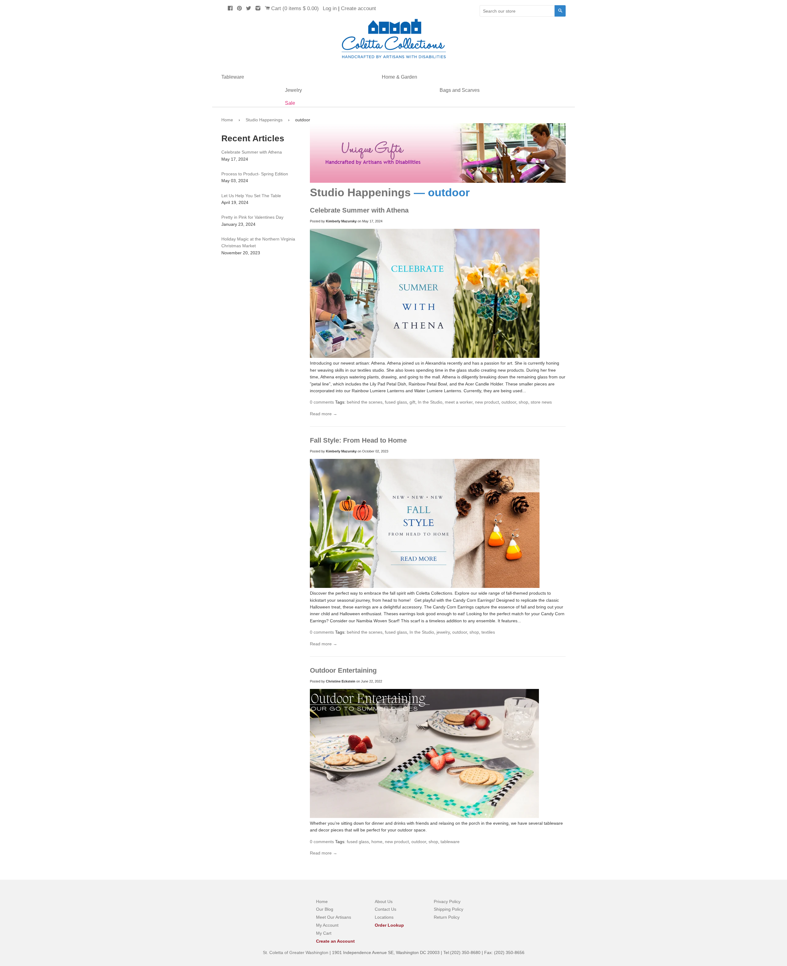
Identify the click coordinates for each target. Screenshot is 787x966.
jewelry (443, 632)
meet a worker (459, 402)
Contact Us (385, 909)
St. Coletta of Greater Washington (296, 952)
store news (541, 402)
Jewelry (293, 90)
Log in (330, 8)
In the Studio (430, 402)
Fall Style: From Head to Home (358, 440)
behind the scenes (364, 402)
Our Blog (324, 909)
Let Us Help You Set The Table (251, 195)
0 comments (322, 402)
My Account (327, 925)
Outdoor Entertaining (343, 670)
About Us (384, 901)
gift (412, 402)
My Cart (323, 933)
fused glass (396, 402)
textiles (488, 632)
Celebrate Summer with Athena (359, 210)
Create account (358, 8)
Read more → (323, 413)
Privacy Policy (447, 901)
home (376, 841)
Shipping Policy (448, 909)
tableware (450, 841)
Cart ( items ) (295, 8)
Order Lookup (389, 925)
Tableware (232, 77)
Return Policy (447, 917)
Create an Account (335, 941)
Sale (290, 103)
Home (227, 119)
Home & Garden (399, 77)
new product (487, 402)
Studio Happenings (264, 119)
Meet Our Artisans (333, 917)
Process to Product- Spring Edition (254, 173)
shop (523, 402)
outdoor (508, 402)
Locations (384, 917)
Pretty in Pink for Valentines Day (252, 217)
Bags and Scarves (460, 90)
